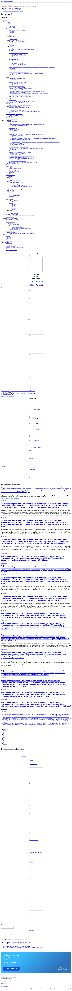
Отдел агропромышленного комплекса (18, 150)
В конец (5, 746)
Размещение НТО (13, 68)
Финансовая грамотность (12, 119)
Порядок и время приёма (15, 180)
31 (3, 743)
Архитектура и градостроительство (17, 41)
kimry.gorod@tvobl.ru (4, 986)
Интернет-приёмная (14, 178)
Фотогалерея (12, 27)
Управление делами (13, 123)
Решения (11, 203)
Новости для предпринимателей (19, 54)
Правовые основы (10, 222)
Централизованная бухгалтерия (16, 159)
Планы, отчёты (15, 136)
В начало (5, 729)
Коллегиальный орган (17, 65)
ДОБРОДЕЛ (64, 754)
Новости (11, 167)
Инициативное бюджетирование (14, 114)
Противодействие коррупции (16, 171)
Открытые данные (10, 175)
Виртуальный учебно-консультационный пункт (20, 105)
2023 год (14, 201)
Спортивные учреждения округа (17, 78)
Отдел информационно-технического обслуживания (21, 158)
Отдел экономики (13, 130)
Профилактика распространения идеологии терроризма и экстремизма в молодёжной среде (34, 138)
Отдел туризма (12, 149)
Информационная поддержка (19, 55)
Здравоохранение (13, 39)
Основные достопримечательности (17, 30)
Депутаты (11, 196)
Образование (12, 37)
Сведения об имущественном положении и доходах (21, 215)
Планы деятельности (14, 224)
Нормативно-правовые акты (16, 115)
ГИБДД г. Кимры (13, 97)
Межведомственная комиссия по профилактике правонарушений (24, 111)
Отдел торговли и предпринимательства (18, 147)
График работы (9, 176)
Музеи (10, 34)
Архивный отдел (13, 128)
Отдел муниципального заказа (16, 144)
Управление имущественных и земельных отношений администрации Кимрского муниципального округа (34, 126)
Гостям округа (9, 28)
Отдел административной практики (17, 161)
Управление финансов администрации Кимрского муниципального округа (27, 124)
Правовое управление (14, 129)
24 (3, 734)
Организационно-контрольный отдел (18, 157)
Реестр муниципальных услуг (19, 185)
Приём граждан (10, 217)
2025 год (14, 205)
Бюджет (11, 50)
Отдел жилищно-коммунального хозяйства (19, 139)
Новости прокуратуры (17, 83)
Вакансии (11, 172)
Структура (11, 192)
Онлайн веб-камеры (11, 117)
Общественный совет (8, 234)
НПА (13, 60)
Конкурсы (14, 42)
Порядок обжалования (11, 250)
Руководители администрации (13, 163)
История (8, 22)
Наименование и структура (12, 219)
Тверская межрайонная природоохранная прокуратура (22, 101)
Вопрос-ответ (15, 61)
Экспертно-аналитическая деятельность (21, 228)
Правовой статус (10, 190)
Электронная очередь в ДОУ (16, 182)
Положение (9, 238)
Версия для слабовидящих (7, 1)
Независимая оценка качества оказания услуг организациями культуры (26, 73)
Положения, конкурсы (17, 135)
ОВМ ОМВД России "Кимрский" (17, 92)
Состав (8, 236)
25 (3, 735)
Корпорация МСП (13, 59)
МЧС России (12, 98)
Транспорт (11, 31)
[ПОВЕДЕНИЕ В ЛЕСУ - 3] (7, 394)
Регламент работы (13, 213)
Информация (9, 241)
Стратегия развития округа (15, 51)
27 (3, 738)
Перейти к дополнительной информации (13, 11)
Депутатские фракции (14, 195)
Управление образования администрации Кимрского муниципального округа (27, 131)
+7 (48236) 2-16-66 (36, 285)
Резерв (10, 173)
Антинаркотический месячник (16, 110)
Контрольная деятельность (18, 227)
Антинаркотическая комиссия (16, 109)
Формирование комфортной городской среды (17, 102)
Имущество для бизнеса (17, 63)
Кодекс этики (9, 239)
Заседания (11, 211)
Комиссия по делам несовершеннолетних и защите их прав (23, 162)
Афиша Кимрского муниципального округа (19, 75)
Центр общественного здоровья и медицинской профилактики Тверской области (28, 93)
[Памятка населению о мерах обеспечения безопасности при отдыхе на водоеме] (8, 396)
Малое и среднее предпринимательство (18, 53)
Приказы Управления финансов (19, 125)
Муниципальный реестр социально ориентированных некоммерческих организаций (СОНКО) (32, 67)
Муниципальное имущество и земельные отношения (21, 49)
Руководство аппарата (14, 197)
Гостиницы (11, 32)
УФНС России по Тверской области (17, 87)
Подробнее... (4, 500)
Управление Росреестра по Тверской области (20, 89)
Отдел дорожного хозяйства (15, 143)
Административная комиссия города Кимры (19, 107)
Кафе (10, 35)
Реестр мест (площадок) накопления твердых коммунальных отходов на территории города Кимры (35, 142)
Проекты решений (13, 200)
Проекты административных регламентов (22, 186)
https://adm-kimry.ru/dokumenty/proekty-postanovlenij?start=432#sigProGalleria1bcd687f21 (23, 947)
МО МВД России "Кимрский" (16, 86)
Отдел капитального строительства (17, 153)
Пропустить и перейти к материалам (12, 8)
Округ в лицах (12, 26)
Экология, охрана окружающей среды (18, 58)
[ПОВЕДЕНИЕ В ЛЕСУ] (18, 393)
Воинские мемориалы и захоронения (18, 23)
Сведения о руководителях (12, 220)
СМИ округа (9, 116)
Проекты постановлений (12, 246)
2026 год (14, 204)
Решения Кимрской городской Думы (15, 247)
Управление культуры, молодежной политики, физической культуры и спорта (27, 134)
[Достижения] (7, 287)
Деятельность (12, 225)
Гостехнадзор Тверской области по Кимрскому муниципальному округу (26, 91)
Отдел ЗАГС (12, 133)
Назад (4, 730)
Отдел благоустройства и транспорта (18, 140)
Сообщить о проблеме (11, 968)
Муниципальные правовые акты (14, 245)
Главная (5, 20)
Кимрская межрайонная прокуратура (18, 82)
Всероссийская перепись (15, 168)
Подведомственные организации (14, 164)
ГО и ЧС (8, 103)
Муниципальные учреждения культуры (18, 72)
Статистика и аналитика (18, 56)
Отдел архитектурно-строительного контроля (20, 152)
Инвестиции (12, 69)
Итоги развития (13, 48)
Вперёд (5, 744)
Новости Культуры (13, 74)
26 (3, 737)
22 (3, 732)
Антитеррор (12, 112)
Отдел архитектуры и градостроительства (19, 145)
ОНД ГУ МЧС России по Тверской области (19, 95)
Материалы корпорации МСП (19, 64)
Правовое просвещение (17, 84)
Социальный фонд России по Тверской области (20, 88)
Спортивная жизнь (13, 79)
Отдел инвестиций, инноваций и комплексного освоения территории (26, 148)
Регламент (8, 237)
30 (3, 742)
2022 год (14, 209)
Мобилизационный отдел (15, 154)
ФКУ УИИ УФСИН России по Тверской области (21, 96)
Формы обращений (10, 248)
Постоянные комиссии (14, 194)
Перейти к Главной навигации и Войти (12, 9)
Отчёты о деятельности (14, 229)
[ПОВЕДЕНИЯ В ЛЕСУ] (18, 391)
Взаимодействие (10, 231)
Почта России (12, 100)
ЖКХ (10, 44)
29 (3, 740)
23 (3, 733)
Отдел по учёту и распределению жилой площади (21, 156)
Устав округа (9, 243)
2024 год (14, 206)
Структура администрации (12, 121)
